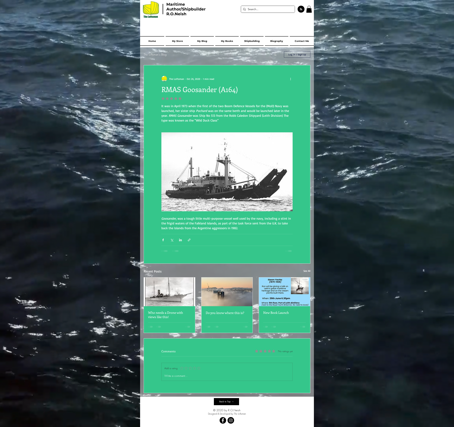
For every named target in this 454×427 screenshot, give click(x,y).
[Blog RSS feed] (301, 9)
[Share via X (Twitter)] (171, 240)
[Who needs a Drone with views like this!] (169, 291)
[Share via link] (189, 240)
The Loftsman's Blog (155, 54)
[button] (309, 9)
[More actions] (290, 79)
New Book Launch (276, 312)
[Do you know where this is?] (227, 291)
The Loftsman (240, 413)
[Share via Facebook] (163, 240)
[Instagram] (231, 420)
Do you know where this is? (225, 313)
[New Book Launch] (284, 291)
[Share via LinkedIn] (180, 240)
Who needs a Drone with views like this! (165, 314)
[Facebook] (223, 420)
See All (306, 270)
